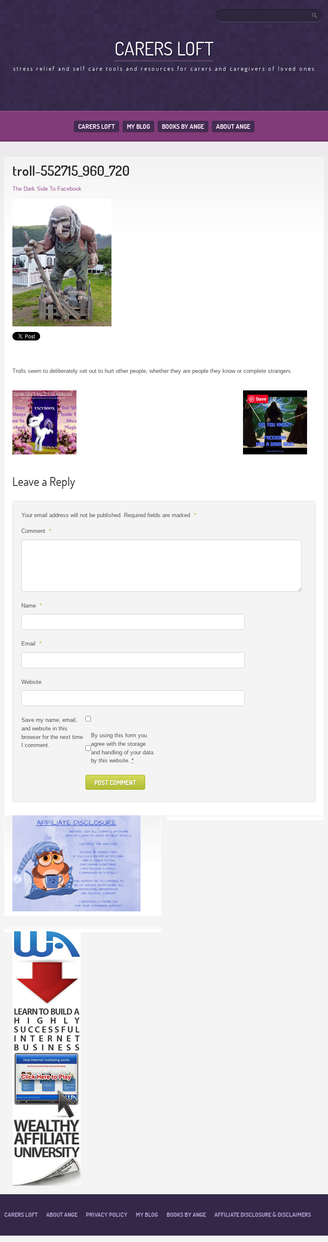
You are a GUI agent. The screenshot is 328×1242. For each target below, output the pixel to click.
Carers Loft (96, 126)
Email (31, 643)
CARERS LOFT (164, 48)
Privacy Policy (106, 1215)
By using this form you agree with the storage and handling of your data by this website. (122, 748)
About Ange (233, 126)
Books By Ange (183, 126)
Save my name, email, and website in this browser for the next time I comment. (52, 732)
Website (31, 682)
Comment (36, 530)
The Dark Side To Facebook (47, 189)
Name (31, 605)
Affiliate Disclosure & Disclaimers (262, 1215)
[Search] (315, 15)
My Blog (138, 126)
